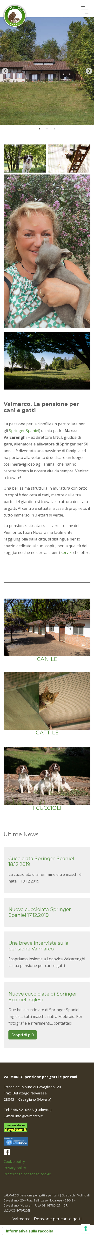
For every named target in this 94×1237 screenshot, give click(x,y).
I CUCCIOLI (47, 808)
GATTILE (47, 732)
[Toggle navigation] (85, 10)
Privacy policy (15, 1167)
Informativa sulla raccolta (29, 1231)
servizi (66, 552)
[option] (47, 71)
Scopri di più (23, 1035)
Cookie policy (14, 1161)
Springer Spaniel (24, 430)
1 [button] (39, 128)
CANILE (47, 659)
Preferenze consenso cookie (27, 1173)
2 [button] (47, 128)
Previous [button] (5, 71)
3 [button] (54, 128)
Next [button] (89, 71)
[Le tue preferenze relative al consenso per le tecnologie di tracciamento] (85, 1228)
